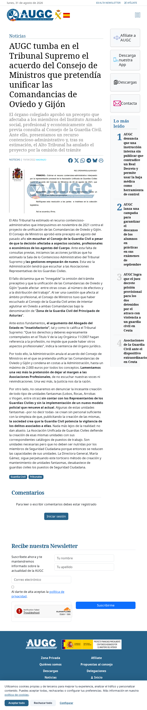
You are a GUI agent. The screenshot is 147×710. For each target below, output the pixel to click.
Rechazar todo (43, 702)
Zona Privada (50, 658)
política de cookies (17, 694)
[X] (76, 161)
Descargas (50, 671)
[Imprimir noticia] (101, 161)
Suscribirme (105, 605)
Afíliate (132, 2)
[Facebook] (70, 161)
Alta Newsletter (110, 2)
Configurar (66, 702)
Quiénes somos (50, 664)
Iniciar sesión (56, 516)
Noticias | (15, 159)
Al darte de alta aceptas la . (37, 594)
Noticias (17, 36)
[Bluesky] (95, 161)
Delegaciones (96, 671)
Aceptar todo (16, 702)
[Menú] (137, 14)
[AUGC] (43, 644)
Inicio (97, 677)
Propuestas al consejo (97, 664)
